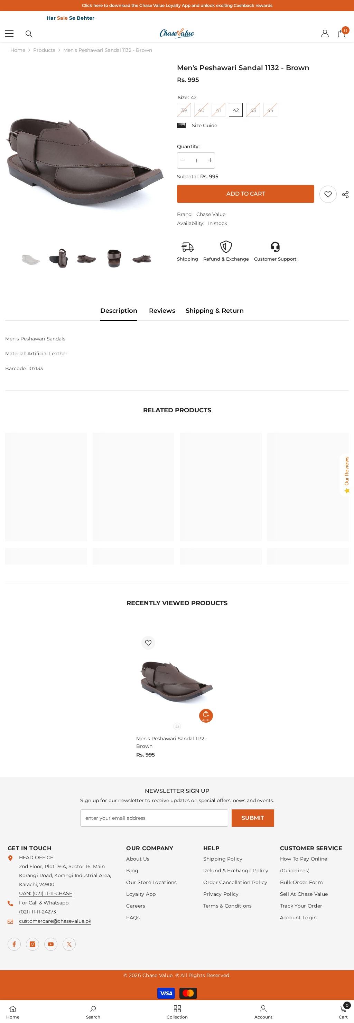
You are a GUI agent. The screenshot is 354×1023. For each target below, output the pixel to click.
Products (44, 50)
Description (118, 311)
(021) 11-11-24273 (37, 912)
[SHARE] (343, 194)
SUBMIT (253, 818)
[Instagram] (32, 944)
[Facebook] (14, 944)
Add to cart (247, 193)
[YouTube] (50, 944)
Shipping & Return (215, 311)
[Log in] (325, 33)
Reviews (162, 311)
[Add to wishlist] (148, 643)
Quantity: (188, 146)
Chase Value (210, 214)
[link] (328, 194)
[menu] (9, 33)
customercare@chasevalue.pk (55, 921)
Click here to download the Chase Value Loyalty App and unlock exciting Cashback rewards (177, 5)
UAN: (25, 893)
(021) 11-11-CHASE (52, 893)
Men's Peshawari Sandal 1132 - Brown (171, 742)
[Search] (29, 34)
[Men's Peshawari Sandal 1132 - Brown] (177, 677)
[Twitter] (69, 944)
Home (17, 50)
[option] (86, 151)
